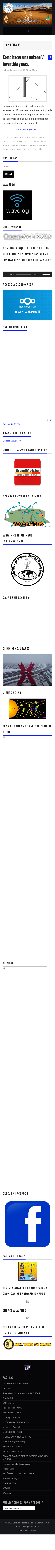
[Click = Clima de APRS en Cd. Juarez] (27, 515)
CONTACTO (8, 1403)
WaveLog (7, 1493)
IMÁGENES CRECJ (12, 1412)
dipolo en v (8, 149)
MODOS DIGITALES (12, 1432)
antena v (25, 145)
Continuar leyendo (27, 129)
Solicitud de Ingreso (12, 1478)
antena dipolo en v (11, 145)
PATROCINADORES (12, 1451)
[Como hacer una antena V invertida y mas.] (27, 88)
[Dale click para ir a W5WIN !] (28, 568)
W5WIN (6, 1488)
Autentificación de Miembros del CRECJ (21, 1393)
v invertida (37, 149)
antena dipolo (39, 141)
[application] (27, 274)
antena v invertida (38, 145)
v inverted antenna (22, 149)
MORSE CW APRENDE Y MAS (17, 1437)
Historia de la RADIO (12, 1408)
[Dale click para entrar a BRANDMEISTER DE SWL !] (27, 472)
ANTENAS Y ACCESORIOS (15, 1383)
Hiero (21, 1530)
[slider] (47, 274)
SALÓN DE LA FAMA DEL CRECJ (18, 1473)
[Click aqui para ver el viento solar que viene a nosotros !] (27, 708)
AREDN (6, 1388)
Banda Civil (8, 1398)
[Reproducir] (6, 274)
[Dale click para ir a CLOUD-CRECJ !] (27, 305)
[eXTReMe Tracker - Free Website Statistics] (27, 1367)
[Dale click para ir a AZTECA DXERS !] (27, 1344)
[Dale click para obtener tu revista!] (27, 1301)
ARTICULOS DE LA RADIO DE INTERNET (25, 138)
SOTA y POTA (9, 1483)
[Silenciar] (40, 274)
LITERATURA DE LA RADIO (16, 1422)
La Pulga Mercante (11, 1417)
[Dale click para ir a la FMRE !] (27, 1318)
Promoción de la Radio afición (17, 1464)
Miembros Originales (12, 1427)
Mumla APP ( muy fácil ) (14, 1441)
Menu (27, 31)
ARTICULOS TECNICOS (14, 141)
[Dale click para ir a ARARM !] (27, 1271)
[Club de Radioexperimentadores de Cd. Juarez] (27, 13)
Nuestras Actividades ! (13, 1446)
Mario (34, 70)
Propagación (9, 1469)
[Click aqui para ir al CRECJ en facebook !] (27, 1224)
